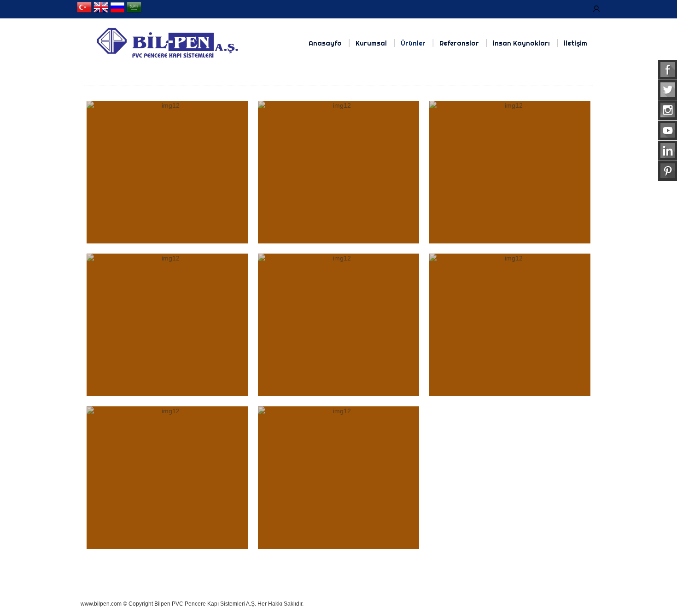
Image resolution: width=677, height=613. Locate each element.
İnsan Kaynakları (521, 43)
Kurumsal (371, 43)
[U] (596, 9)
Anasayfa (325, 43)
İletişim (575, 43)
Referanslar (459, 43)
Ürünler (413, 43)
